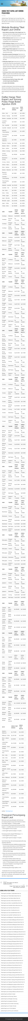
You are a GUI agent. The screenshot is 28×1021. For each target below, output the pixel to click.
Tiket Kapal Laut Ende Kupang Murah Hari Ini (11, 953)
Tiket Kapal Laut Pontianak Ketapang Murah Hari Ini (12, 936)
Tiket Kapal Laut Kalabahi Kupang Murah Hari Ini (11, 958)
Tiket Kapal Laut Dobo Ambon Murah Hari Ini (11, 900)
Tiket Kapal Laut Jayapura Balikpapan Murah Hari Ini (12, 986)
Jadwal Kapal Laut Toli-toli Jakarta (8, 1008)
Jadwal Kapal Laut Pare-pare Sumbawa (9, 1010)
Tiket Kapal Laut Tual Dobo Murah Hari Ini (10, 907)
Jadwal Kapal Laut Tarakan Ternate (8, 1006)
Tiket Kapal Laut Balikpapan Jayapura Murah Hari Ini (12, 984)
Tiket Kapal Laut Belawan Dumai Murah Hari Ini (11, 965)
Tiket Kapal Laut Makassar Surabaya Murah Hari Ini (12, 989)
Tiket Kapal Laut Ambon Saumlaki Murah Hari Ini (11, 903)
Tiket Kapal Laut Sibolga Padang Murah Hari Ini (11, 972)
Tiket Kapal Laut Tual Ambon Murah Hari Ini (10, 898)
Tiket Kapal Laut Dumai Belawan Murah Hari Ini (11, 967)
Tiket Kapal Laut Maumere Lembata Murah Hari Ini (12, 960)
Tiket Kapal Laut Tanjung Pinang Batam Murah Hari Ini (13, 982)
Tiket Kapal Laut (9, 811)
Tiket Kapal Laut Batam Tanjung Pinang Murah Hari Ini (13, 979)
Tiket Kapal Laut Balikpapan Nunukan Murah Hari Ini (12, 922)
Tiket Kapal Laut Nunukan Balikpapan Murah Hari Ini (12, 924)
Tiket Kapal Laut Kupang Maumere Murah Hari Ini (12, 946)
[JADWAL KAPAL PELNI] (14, 3)
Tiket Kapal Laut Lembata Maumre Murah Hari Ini (12, 962)
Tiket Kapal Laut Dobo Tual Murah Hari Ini (10, 910)
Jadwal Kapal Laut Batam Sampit (8, 994)
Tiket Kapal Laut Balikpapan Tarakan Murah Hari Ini (12, 917)
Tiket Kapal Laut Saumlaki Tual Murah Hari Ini (11, 915)
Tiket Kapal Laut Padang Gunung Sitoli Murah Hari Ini (12, 974)
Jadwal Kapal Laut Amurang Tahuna (9, 996)
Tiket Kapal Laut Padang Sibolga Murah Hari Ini (11, 970)
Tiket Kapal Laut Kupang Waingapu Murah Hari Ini (12, 941)
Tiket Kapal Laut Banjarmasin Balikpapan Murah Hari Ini (13, 931)
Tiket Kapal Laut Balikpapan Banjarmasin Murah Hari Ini (13, 934)
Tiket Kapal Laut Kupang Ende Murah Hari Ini (11, 950)
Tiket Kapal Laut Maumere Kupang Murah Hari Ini (12, 948)
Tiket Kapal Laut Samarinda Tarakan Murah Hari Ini (12, 927)
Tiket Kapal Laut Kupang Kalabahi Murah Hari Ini (11, 955)
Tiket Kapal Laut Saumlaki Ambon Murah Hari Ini (11, 905)
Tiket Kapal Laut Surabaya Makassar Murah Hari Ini (12, 991)
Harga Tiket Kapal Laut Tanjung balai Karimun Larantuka (17, 886)
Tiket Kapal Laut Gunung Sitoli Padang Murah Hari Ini (12, 977)
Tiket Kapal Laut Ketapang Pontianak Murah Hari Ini (12, 939)
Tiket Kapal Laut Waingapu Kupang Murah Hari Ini (12, 943)
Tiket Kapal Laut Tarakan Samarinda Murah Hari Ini (12, 929)
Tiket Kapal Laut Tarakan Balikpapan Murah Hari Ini (12, 919)
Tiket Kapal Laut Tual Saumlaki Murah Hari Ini (11, 912)
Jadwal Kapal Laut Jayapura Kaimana (9, 1001)
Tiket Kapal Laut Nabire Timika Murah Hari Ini (11, 893)
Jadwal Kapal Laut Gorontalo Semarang (9, 1003)
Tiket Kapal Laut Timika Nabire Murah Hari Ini (11, 895)
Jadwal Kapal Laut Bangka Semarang (9, 998)
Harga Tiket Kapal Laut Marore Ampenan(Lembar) (10, 882)
